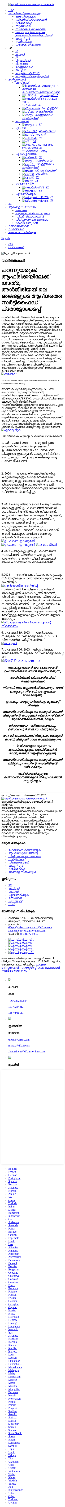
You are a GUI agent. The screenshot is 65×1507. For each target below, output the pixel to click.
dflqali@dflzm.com (18, 927)
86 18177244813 (29, 933)
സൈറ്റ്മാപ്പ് (28, 967)
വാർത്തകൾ (16, 247)
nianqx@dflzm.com (41, 927)
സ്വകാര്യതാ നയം (14, 970)
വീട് (10, 244)
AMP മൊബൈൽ (49, 967)
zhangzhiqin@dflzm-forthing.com (26, 930)
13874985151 (16, 1012)
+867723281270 (17, 1000)
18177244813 (16, 1006)
